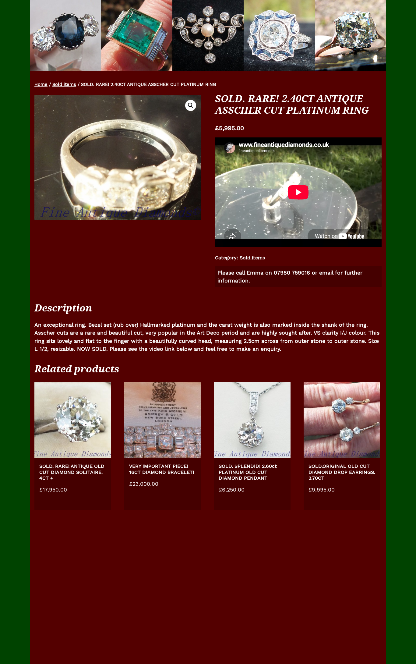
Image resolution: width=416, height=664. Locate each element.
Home (41, 84)
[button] (190, 105)
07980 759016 (292, 273)
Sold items (64, 84)
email (326, 273)
